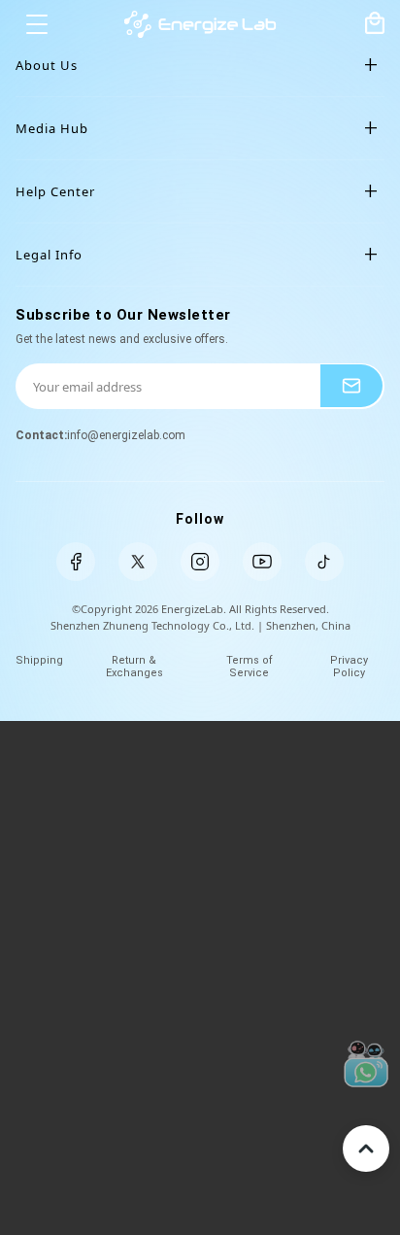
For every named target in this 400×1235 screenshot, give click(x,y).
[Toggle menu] (37, 24)
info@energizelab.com (126, 435)
